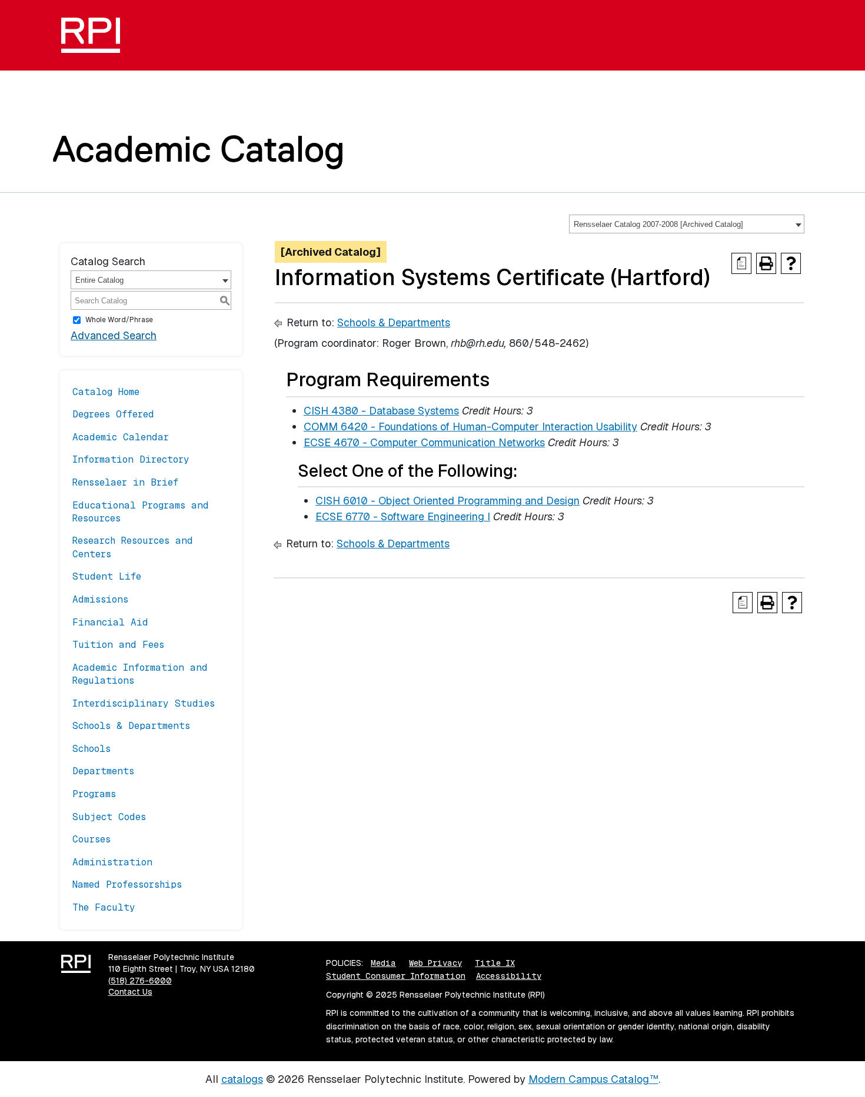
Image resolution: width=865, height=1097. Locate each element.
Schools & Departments (131, 726)
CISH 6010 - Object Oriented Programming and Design (447, 500)
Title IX (495, 963)
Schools (91, 749)
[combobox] (686, 224)
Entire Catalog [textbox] (99, 280)
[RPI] (95, 35)
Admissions (100, 599)
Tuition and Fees (118, 644)
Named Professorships (127, 884)
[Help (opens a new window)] (791, 263)
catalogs (242, 1079)
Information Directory (130, 459)
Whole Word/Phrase (119, 320)
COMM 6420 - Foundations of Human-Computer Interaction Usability (470, 426)
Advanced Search (114, 335)
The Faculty (103, 907)
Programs (94, 794)
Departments (103, 771)
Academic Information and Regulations (140, 674)
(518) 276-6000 (140, 980)
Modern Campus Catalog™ (593, 1079)
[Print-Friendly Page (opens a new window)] (766, 263)
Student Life (106, 576)
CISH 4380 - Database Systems (381, 410)
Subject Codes (109, 817)
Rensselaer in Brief (125, 482)
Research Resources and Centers (132, 547)
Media (383, 963)
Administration (112, 862)
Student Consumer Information (395, 976)
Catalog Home (105, 392)
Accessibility (508, 976)
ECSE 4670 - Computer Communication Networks (424, 442)
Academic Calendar (120, 437)
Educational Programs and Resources (140, 511)
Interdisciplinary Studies (143, 703)
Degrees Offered (113, 414)
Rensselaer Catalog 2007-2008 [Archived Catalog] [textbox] (658, 224)
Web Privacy (435, 963)
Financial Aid (110, 622)
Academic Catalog (198, 148)
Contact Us (130, 991)
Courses (91, 839)
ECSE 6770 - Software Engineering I (402, 516)
